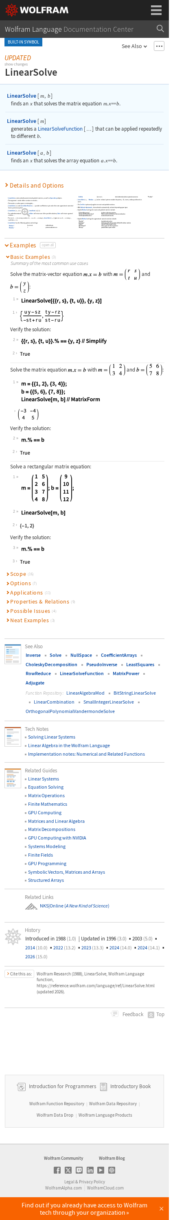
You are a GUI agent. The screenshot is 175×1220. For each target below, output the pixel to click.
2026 (36, 956)
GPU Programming (47, 863)
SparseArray (53, 198)
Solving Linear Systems (51, 737)
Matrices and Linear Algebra (56, 821)
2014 (36, 948)
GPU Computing (44, 812)
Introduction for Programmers (62, 1086)
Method (11, 226)
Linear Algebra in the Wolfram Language (69, 745)
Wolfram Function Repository (56, 1103)
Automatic (30, 226)
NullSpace (81, 655)
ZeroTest (80, 197)
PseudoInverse (101, 664)
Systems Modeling (47, 846)
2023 (92, 948)
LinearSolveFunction (60, 129)
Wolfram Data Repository (113, 1103)
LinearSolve (21, 95)
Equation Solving (45, 787)
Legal (69, 1182)
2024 (120, 948)
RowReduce (38, 673)
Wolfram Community (63, 1158)
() (86, 906)
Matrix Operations (46, 795)
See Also (132, 46)
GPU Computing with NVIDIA (57, 838)
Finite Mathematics (47, 804)
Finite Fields (40, 855)
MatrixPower (126, 673)
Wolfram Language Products (105, 1115)
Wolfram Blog (112, 1158)
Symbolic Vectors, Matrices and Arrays (66, 872)
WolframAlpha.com (63, 1188)
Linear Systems (43, 779)
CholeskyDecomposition (51, 664)
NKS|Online (51, 906)
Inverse (33, 655)
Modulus (11, 228)
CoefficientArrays (119, 655)
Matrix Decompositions (51, 829)
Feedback (132, 1014)
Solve (59, 213)
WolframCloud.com (105, 1188)
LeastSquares (140, 664)
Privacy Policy (92, 1182)
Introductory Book (130, 1086)
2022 (64, 948)
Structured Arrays (46, 880)
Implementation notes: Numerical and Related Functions (86, 754)
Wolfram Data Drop (55, 1115)
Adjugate (35, 683)
